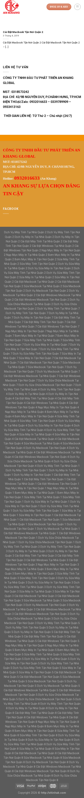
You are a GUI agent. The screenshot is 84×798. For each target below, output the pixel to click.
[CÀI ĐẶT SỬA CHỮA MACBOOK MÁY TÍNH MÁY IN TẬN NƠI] (22, 7)
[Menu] (77, 7)
